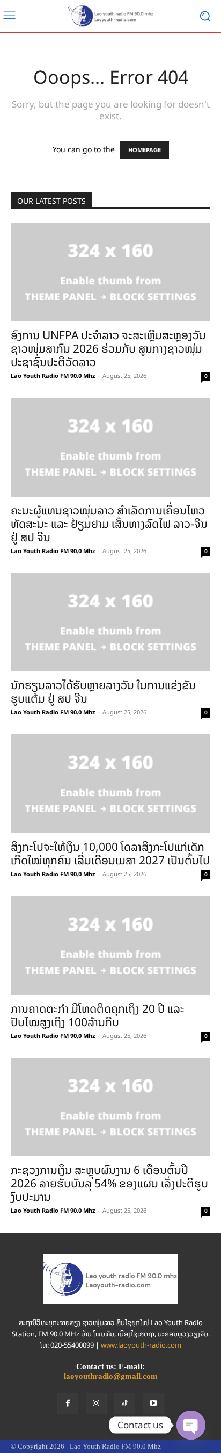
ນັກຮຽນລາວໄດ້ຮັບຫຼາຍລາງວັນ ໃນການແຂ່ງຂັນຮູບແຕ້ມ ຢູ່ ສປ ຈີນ (103, 692)
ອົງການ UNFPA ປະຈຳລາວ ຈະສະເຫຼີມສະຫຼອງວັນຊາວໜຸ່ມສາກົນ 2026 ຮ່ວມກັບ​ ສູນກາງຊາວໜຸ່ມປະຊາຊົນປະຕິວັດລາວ (108, 348)
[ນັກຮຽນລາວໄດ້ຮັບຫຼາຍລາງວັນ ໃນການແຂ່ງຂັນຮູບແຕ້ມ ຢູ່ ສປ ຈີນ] (110, 622)
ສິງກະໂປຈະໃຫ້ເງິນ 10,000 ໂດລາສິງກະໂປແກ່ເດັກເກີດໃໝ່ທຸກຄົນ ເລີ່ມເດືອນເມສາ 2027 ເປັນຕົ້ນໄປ (110, 854)
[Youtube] (153, 1403)
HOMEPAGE (144, 150)
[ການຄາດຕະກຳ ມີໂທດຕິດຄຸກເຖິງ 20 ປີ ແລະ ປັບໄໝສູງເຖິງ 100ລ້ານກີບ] (110, 945)
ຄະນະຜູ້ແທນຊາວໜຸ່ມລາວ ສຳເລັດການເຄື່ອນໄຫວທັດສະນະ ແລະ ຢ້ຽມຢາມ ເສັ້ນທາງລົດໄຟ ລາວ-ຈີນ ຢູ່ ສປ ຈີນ (109, 524)
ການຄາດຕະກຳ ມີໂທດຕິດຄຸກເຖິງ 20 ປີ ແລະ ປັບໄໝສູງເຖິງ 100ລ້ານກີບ (98, 1015)
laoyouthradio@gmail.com (111, 1376)
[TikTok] (124, 1403)
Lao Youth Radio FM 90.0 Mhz (53, 376)
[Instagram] (96, 1403)
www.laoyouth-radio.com (141, 1345)
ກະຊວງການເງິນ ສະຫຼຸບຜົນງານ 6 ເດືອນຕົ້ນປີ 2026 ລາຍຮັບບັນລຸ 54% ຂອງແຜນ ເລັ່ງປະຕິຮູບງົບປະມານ (109, 1183)
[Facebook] (67, 1403)
